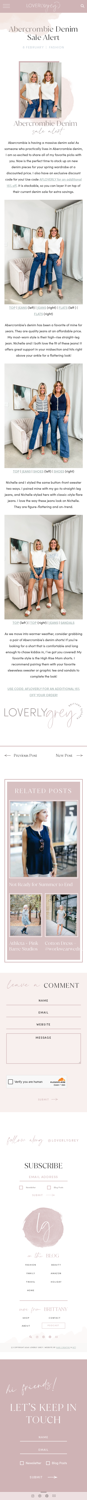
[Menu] (6, 6)
